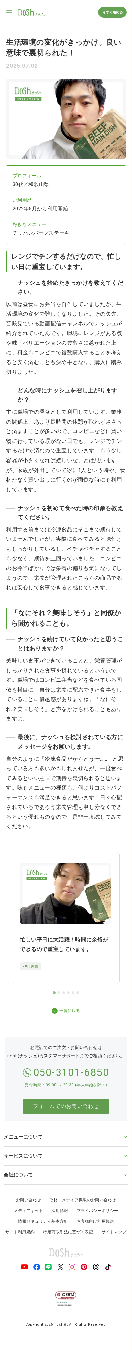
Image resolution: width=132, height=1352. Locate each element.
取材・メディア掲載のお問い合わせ (80, 1208)
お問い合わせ (26, 1208)
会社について (18, 1183)
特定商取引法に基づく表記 (82, 1240)
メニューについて (23, 1145)
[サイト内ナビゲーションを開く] (9, 12)
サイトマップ (63, 1251)
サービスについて (23, 1164)
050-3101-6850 (71, 1072)
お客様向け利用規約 (92, 1229)
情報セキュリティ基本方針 (41, 1229)
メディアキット (25, 1219)
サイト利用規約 (34, 1240)
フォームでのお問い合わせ (66, 1106)
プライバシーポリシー (95, 1219)
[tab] (54, 992)
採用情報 (57, 1219)
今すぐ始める (112, 12)
